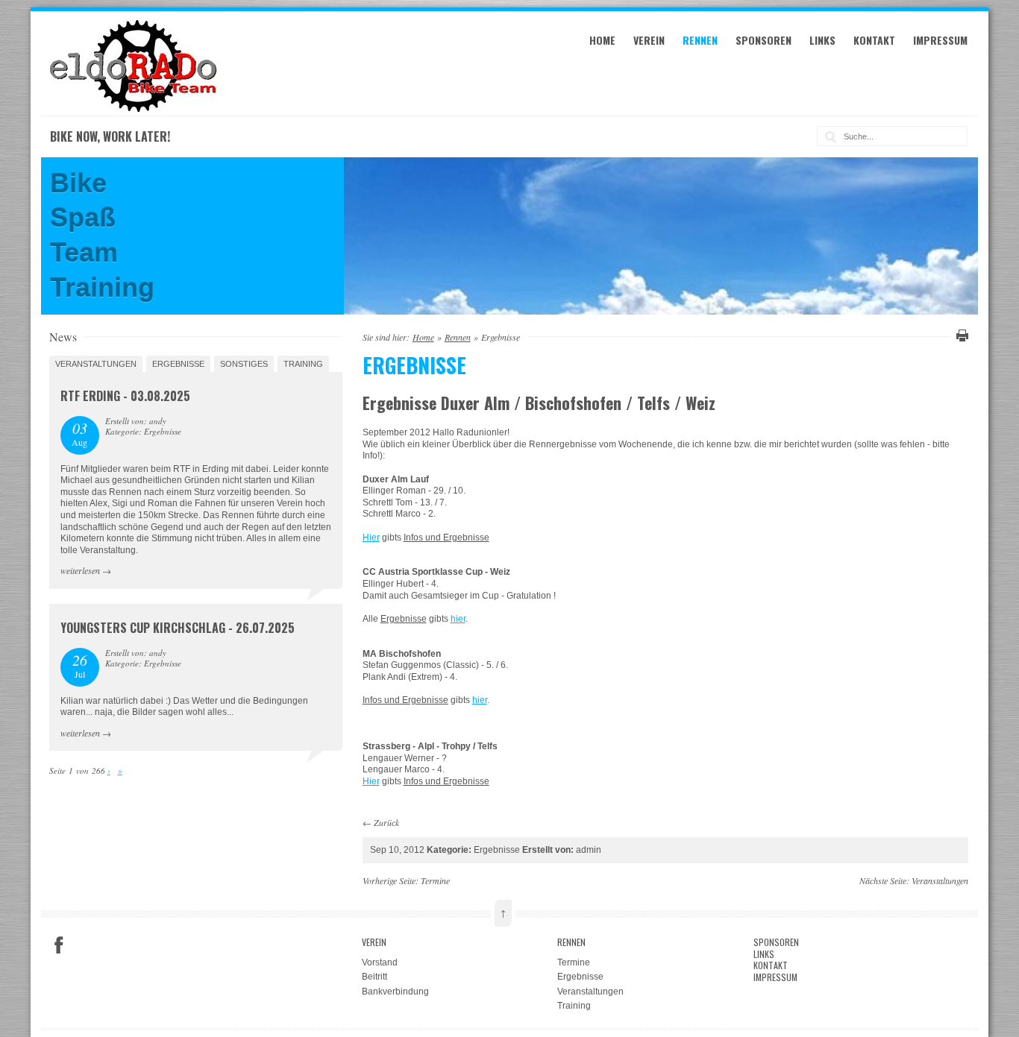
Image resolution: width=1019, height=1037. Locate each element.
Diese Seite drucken (960, 335)
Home (602, 40)
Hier (371, 537)
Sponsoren (763, 40)
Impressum (940, 40)
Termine (435, 880)
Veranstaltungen (96, 363)
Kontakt (874, 40)
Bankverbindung (395, 991)
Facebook (59, 945)
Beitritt (374, 976)
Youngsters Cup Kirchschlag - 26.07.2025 (177, 628)
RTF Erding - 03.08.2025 (125, 396)
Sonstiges (244, 363)
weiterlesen (80, 570)
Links (822, 40)
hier (458, 619)
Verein (649, 40)
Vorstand (380, 962)
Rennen (700, 40)
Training (303, 363)
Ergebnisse (178, 363)
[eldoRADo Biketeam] (136, 109)
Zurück (386, 822)
